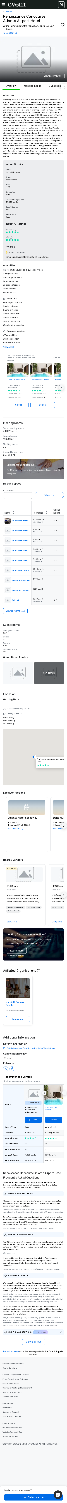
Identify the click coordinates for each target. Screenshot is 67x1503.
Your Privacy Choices (11, 1416)
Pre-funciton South (21, 590)
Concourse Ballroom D (21, 560)
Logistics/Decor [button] (34, 907)
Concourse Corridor (21, 570)
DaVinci (15, 600)
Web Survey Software (12, 1392)
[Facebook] (11, 1068)
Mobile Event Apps (10, 1383)
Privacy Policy (8, 1423)
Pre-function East (21, 580)
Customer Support (10, 1412)
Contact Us (7, 1408)
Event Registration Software (15, 1379)
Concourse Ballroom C (21, 550)
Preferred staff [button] (13, 911)
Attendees (8, 490)
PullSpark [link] (12, 886)
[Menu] (3, 5)
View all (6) (8, 347)
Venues (9, 12)
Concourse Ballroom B (21, 540)
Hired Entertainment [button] (15, 907)
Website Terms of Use (12, 1432)
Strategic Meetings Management (17, 1388)
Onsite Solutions (9, 1368)
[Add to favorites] (63, 25)
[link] (24, 874)
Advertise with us (10, 1436)
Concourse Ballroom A (21, 530)
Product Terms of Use (12, 1428)
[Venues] (61, 4)
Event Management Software (15, 1375)
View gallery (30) (52, 76)
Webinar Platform (10, 1396)
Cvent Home (7, 1403)
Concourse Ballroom (21, 520)
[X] (5, 1068)
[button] (61, 387)
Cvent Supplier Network (13, 1364)
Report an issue (11, 1351)
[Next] (64, 87)
